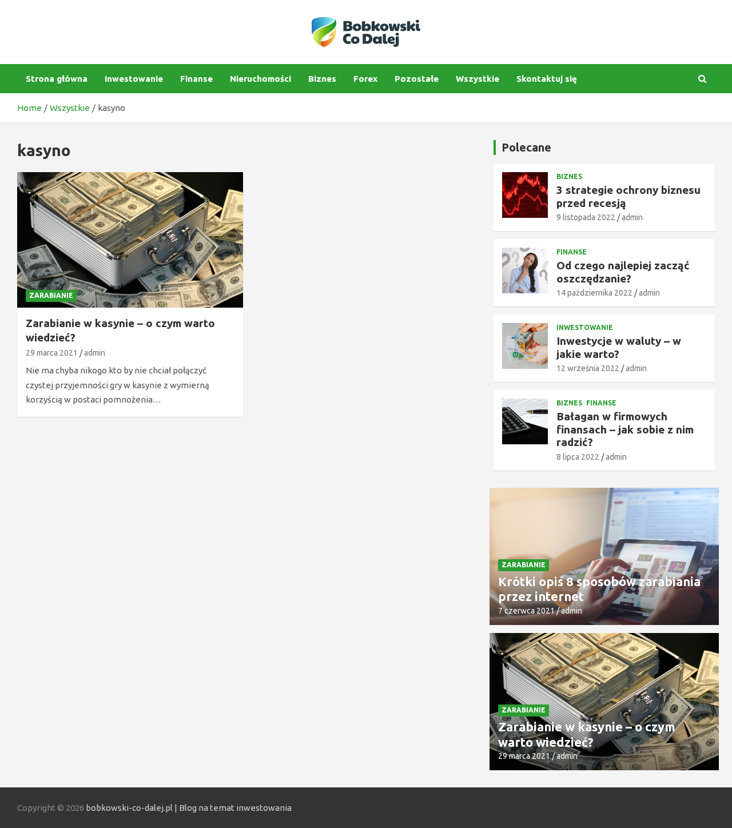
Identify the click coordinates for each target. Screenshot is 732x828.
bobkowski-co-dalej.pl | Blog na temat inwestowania (189, 808)
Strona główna (56, 78)
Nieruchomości (260, 78)
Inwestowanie (134, 78)
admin (94, 352)
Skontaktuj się (546, 78)
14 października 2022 (594, 292)
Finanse (196, 78)
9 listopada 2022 (585, 217)
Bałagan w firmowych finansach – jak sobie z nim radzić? (625, 429)
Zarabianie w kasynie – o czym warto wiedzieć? (586, 734)
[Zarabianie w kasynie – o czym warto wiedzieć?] (130, 240)
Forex (365, 78)
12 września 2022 (587, 368)
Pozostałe (417, 78)
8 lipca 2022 (577, 456)
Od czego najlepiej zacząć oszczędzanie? (623, 272)
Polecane (526, 147)
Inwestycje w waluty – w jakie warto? (618, 347)
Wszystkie (477, 78)
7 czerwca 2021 (526, 610)
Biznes (322, 78)
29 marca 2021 (52, 352)
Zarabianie (51, 295)
